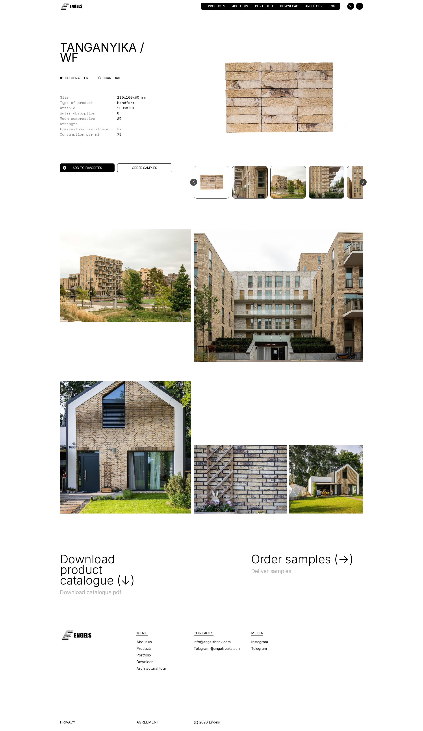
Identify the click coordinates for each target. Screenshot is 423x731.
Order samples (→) (302, 559)
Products (216, 6)
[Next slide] (363, 182)
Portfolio (264, 6)
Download (289, 6)
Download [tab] (111, 78)
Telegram (259, 648)
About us (240, 6)
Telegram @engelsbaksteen (217, 648)
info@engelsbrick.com (212, 642)
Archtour (314, 6)
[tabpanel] (125, 116)
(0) (359, 6)
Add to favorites (87, 168)
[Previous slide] (193, 182)
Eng (332, 6)
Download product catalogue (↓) (97, 569)
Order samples (144, 168)
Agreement (147, 722)
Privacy (67, 722)
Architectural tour (151, 668)
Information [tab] (76, 78)
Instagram (259, 642)
